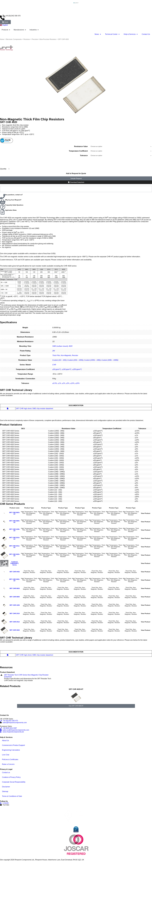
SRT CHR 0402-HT (14, 580)
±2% (63, 383)
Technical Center (111, 34)
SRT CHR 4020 (15, 630)
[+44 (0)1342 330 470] (2, 17)
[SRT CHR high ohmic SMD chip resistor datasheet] (7, 408)
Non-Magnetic (66, 355)
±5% (67, 383)
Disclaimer (6, 787)
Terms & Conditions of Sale (12, 796)
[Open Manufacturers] (25, 30)
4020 (70, 346)
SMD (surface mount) (60, 346)
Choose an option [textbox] (96, 146)
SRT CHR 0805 (15, 597)
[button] (1, 698)
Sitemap (5, 791)
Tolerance (84, 155)
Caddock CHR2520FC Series (14, 563)
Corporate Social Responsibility (13, 782)
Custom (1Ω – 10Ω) (59, 360)
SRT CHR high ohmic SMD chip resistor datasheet (34, 408)
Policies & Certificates (10, 759)
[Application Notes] (2, 212)
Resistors (26, 39)
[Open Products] (9, 30)
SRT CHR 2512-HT (14, 546)
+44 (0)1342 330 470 (12, 16)
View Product (145, 513)
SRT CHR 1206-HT (14, 530)
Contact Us (146, 34)
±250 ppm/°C (77, 369)
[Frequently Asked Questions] (2, 206)
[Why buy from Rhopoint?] (2, 201)
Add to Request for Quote (76, 173)
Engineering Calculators (11, 750)
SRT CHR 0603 (15, 588)
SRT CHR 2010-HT (14, 538)
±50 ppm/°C (56, 369)
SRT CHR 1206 (15, 605)
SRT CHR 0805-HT (14, 521)
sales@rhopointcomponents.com (15, 722)
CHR (54, 365)
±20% (77, 383)
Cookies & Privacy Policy (11, 777)
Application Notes (11, 210)
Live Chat (5, 755)
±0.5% (54, 383)
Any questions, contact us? (14, 194)
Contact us (6, 772)
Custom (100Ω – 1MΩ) (92, 360)
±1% (59, 383)
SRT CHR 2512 (15, 622)
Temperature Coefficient (78, 151)
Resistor (75, 355)
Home (2, 39)
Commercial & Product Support (13, 745)
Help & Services (130, 34)
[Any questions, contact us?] (2, 196)
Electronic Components (14, 39)
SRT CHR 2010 (15, 613)
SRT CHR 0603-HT (14, 513)
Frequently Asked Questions (14, 205)
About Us (5, 740)
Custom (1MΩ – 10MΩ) (109, 360)
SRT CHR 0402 (15, 572)
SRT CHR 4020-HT (14, 555)
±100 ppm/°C (66, 369)
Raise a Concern (8, 764)
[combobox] (121, 146)
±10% (72, 383)
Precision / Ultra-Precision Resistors (44, 39)
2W (53, 351)
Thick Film (56, 355)
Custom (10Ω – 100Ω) (75, 360)
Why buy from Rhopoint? (13, 200)
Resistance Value (81, 146)
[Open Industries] (38, 30)
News (97, 34)
